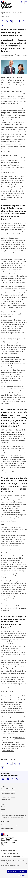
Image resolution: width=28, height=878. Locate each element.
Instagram (8, 779)
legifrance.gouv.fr (5, 856)
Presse (2, 804)
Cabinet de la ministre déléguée (8, 791)
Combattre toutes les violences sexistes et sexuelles (12, 817)
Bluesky (15, 21)
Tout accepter (12, 871)
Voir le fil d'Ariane (5, 16)
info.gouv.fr (13, 853)
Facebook (6, 21)
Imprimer (19, 21)
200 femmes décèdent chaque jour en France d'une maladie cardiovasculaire (13, 748)
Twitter (11, 21)
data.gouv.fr (4, 853)
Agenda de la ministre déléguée (8, 793)
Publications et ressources (6, 806)
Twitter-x (17, 779)
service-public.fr (17, 856)
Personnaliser (22, 875)
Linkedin (2, 21)
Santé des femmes (5, 821)
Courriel (23, 21)
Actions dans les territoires (7, 828)
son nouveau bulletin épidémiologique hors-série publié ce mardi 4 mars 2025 (13, 101)
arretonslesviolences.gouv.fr (8, 850)
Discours (3, 802)
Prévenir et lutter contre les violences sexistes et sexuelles (13, 815)
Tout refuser (22, 871)
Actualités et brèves (5, 799)
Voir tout (3, 809)
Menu (25, 2)
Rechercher (21, 2)
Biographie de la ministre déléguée (8, 788)
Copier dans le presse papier (2, 25)
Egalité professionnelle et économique (9, 825)
